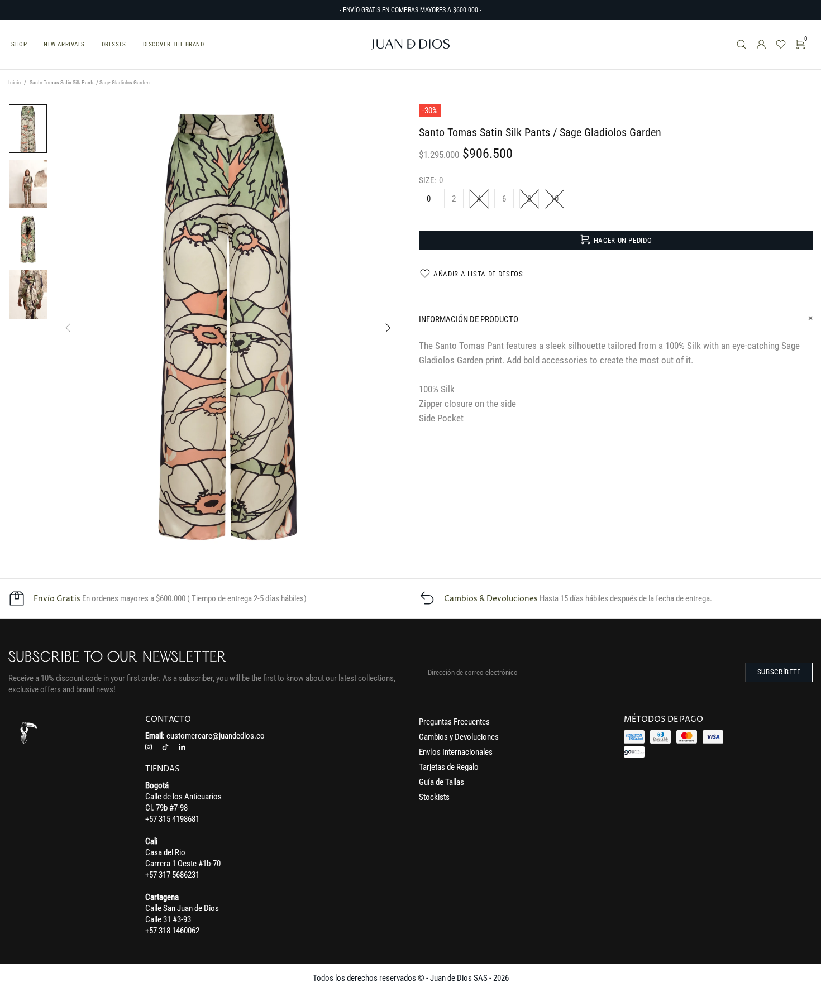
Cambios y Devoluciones (459, 737)
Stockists (434, 797)
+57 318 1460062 (172, 931)
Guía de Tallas (441, 782)
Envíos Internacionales (456, 752)
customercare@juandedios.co (215, 736)
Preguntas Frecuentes (454, 722)
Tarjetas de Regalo (449, 767)
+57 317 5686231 (172, 875)
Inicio (14, 82)
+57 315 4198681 (172, 819)
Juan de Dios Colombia (410, 44)
